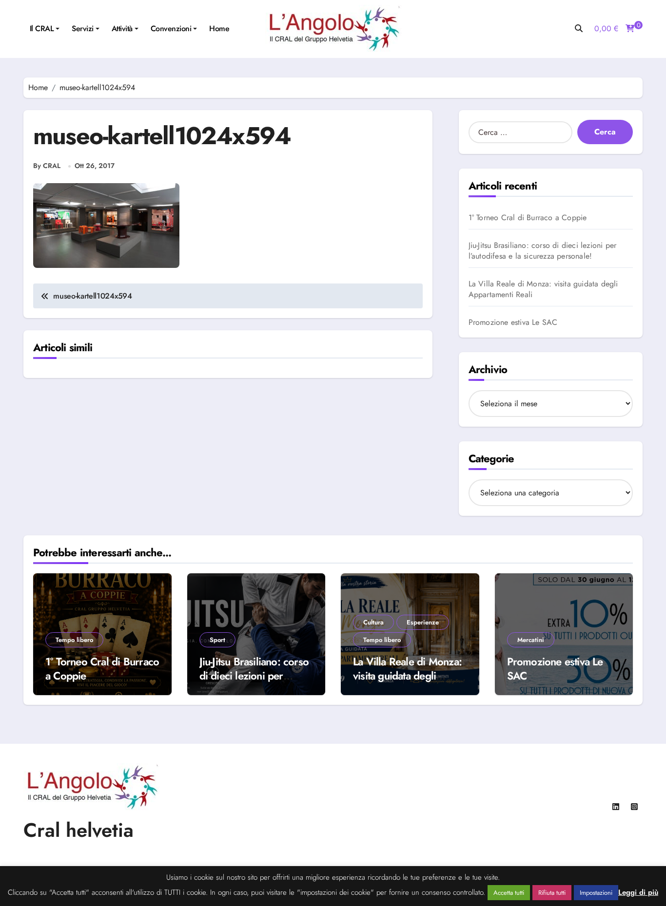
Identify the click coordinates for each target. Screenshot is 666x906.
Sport (217, 639)
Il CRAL (42, 28)
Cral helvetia (78, 830)
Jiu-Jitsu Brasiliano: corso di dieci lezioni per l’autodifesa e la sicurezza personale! (543, 251)
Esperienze (423, 622)
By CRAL (46, 165)
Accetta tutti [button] (508, 892)
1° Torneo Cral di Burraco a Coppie (528, 217)
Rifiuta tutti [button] (552, 892)
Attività (122, 28)
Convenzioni (171, 28)
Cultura (373, 622)
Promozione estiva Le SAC (513, 322)
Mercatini (530, 639)
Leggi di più (638, 892)
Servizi (83, 28)
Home (219, 28)
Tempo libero (74, 639)
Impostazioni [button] (596, 892)
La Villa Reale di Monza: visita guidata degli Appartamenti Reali (543, 289)
